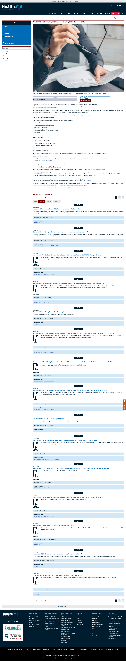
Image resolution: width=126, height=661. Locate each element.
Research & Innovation (65, 638)
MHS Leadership (32, 615)
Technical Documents (96, 635)
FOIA (53, 649)
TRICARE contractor (47, 159)
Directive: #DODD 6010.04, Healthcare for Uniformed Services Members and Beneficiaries (59, 232)
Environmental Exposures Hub (66, 622)
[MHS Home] (11, 617)
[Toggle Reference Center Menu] (109, 14)
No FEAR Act (27, 649)
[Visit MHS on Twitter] (117, 6)
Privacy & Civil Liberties (65, 636)
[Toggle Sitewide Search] (122, 13)
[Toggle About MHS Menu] (57, 14)
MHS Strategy (32, 618)
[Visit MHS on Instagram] (108, 6)
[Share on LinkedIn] (85, 98)
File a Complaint (111, 638)
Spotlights (7, 58)
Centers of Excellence (65, 629)
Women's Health (64, 642)
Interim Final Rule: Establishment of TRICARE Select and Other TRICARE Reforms (57, 209)
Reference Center (104, 14)
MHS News (93, 14)
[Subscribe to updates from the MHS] (123, 6)
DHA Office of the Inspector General (45, 160)
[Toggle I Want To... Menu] (118, 14)
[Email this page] (87, 98)
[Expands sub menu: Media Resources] (3, 43)
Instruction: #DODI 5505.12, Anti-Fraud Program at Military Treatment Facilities (56, 554)
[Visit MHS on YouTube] (120, 6)
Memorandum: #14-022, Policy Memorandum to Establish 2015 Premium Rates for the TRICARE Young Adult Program (68, 255)
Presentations (95, 630)
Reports (93, 634)
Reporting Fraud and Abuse (66, 188)
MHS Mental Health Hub (65, 620)
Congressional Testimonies (97, 616)
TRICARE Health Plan (113, 105)
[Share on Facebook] (80, 98)
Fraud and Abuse (36, 649)
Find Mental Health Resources (114, 631)
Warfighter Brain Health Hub (66, 618)
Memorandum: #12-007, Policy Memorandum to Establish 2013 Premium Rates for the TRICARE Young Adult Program (68, 497)
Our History (31, 622)
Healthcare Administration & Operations (41, 246)
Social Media (8, 40)
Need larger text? (119, 18)
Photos (7, 30)
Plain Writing (93, 649)
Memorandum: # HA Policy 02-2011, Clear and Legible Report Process (54, 525)
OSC (116, 649)
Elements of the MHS (33, 616)
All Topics (63, 615)
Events (6, 53)
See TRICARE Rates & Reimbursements (112, 629)
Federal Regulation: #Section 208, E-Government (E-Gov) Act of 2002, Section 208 (57, 575)
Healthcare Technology (65, 631)
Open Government (84, 649)
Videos (7, 33)
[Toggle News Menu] (97, 14)
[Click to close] (125, 401)
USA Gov (101, 649)
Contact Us (31, 626)
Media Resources (9, 43)
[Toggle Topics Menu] (88, 14)
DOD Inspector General (61, 649)
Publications (94, 632)
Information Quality (73, 649)
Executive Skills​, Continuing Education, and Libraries (50, 622)
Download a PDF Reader (77, 658)
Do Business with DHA (112, 633)
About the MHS (52, 14)
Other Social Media (86, 100)
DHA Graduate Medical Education (51, 616)
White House (108, 649)
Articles (7, 26)
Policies (93, 628)
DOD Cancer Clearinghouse (66, 616)
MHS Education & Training (66, 14)
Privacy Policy (18, 649)
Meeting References (96, 626)
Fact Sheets (94, 618)
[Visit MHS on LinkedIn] (111, 6)
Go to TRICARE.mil (112, 615)
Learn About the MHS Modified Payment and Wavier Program (114, 622)
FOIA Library (94, 620)
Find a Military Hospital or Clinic (114, 616)
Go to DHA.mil (121, 105)
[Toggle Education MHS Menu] (74, 14)
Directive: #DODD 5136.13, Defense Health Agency (48, 312)
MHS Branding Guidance (34, 624)
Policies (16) (41, 201)
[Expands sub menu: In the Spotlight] (3, 36)
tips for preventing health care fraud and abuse (96, 169)
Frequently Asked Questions (97, 624)
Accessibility (45, 649)
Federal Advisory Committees (35, 620)
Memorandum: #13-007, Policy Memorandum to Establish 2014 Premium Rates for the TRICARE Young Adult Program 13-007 (70, 390)
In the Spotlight (9, 36)
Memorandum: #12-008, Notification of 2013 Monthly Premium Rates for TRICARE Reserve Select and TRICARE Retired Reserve (71, 468)
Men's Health (63, 640)
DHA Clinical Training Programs (51, 615)
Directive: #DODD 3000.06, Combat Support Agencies (49, 419)
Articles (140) (48, 201)
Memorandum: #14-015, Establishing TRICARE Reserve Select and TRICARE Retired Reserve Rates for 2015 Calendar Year (69, 283)
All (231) (35, 201)
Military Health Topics (82, 14)
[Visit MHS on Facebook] (114, 6)
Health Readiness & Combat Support (48, 431)
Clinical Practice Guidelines (97, 615)
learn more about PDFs (88, 658)
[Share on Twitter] (82, 98)
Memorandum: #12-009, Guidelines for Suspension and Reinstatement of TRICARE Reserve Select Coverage (65, 440)
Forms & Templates (96, 622)
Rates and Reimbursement (49, 274)
